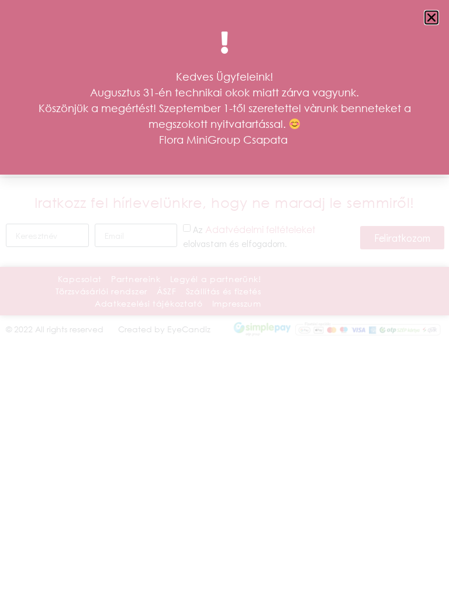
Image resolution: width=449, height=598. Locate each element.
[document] (224, 299)
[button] (431, 17)
